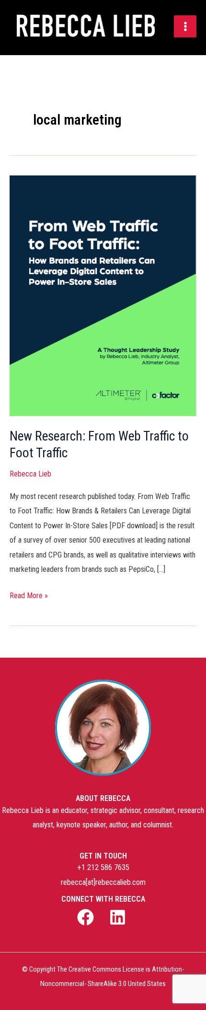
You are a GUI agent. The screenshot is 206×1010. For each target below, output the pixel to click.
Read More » (29, 594)
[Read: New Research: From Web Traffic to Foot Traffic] (103, 182)
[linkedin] (119, 917)
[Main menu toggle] (185, 26)
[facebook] (87, 917)
